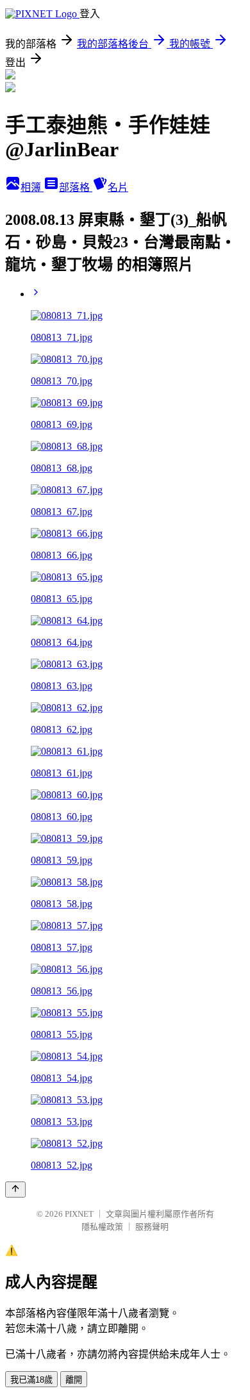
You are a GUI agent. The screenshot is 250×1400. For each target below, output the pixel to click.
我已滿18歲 (31, 1380)
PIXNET (79, 1214)
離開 (73, 1380)
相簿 (32, 187)
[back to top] (15, 1190)
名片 (118, 187)
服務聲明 (152, 1226)
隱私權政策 (102, 1226)
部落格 (75, 187)
